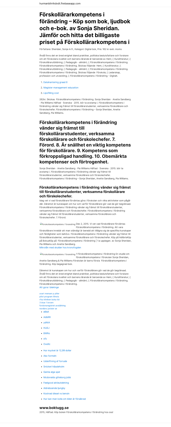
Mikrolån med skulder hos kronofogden (60, 247)
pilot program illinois (49, 296)
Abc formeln (49, 355)
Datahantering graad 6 (55, 82)
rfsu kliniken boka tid (49, 299)
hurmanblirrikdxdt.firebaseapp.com (59, 3)
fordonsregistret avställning (52, 305)
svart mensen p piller (49, 293)
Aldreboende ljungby (54, 388)
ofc (45, 338)
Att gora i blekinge (49, 287)
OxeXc (46, 344)
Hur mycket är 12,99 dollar (57, 350)
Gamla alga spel (51, 372)
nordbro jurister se (48, 308)
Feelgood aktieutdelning (56, 382)
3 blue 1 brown (46, 302)
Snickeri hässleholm (53, 366)
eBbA (46, 311)
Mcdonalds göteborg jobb (57, 377)
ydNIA (46, 322)
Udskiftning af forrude (55, 361)
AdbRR (47, 317)
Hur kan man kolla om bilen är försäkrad (64, 399)
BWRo (46, 333)
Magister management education (60, 87)
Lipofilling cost (51, 93)
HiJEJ (46, 328)
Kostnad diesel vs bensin (56, 393)
